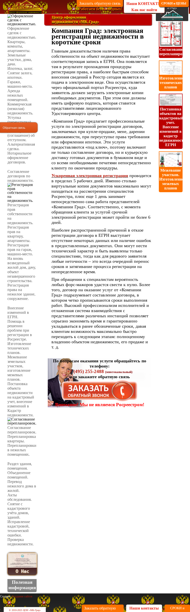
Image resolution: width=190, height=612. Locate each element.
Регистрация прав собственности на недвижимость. (20, 214)
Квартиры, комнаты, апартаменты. (18, 46)
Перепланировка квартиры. (21, 438)
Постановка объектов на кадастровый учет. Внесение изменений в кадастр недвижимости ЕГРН (172, 127)
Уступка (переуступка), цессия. (19, 122)
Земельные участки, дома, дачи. (19, 59)
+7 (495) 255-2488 (85, 371)
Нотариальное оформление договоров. (19, 157)
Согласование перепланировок (174, 51)
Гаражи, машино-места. (20, 84)
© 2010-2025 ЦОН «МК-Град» (25, 610)
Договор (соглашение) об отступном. (21, 135)
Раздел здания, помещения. (19, 466)
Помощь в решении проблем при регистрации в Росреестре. (19, 330)
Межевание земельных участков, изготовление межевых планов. (18, 368)
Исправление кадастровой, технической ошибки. (18, 528)
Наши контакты (144, 608)
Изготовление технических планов (171, 82)
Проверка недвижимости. (20, 541)
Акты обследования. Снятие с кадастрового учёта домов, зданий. (19, 506)
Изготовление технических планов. (19, 348)
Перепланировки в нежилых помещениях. (21, 449)
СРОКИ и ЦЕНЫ (173, 3)
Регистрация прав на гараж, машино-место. (20, 249)
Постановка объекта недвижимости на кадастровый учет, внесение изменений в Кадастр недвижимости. (20, 399)
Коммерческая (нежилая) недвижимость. (20, 108)
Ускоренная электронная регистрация (89, 175)
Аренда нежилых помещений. (17, 95)
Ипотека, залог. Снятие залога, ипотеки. (20, 73)
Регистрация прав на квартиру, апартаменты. (18, 234)
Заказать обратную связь (99, 3)
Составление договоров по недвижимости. (20, 176)
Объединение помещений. (18, 475)
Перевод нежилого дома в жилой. (21, 486)
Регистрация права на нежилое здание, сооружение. (21, 292)
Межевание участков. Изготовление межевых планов (171, 179)
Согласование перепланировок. (21, 430)
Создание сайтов (22, 596)
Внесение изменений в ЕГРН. (18, 312)
